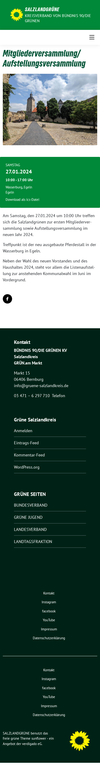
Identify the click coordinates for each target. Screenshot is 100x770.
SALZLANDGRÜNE (42, 9)
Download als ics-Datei (22, 199)
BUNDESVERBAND (30, 505)
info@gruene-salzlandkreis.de (41, 385)
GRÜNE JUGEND (28, 517)
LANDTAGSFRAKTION (33, 541)
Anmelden (23, 430)
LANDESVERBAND (30, 529)
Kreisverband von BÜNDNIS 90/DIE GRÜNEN (58, 18)
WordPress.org (27, 467)
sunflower (38, 738)
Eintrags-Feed (26, 442)
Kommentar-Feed (29, 455)
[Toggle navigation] (92, 37)
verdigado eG (32, 744)
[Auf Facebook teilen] (7, 299)
